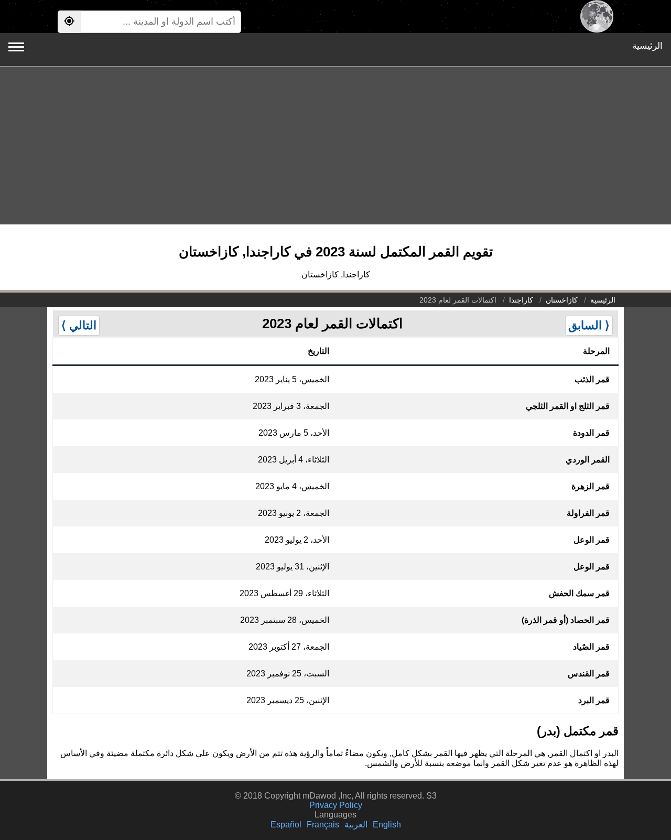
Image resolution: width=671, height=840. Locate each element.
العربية (355, 824)
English (387, 824)
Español (285, 824)
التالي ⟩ (78, 325)
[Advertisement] (335, 145)
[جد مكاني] (69, 21)
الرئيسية (647, 46)
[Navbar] (16, 47)
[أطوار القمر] (596, 16)
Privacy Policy (335, 805)
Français (323, 824)
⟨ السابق (589, 325)
